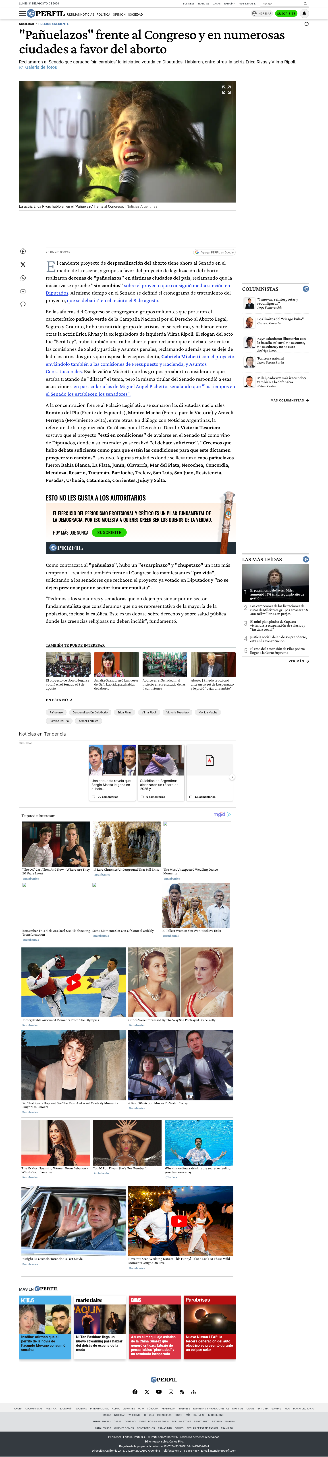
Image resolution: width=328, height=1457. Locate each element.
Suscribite (286, 13)
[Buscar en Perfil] (305, 4)
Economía (66, 1408)
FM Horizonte (216, 1415)
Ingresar (264, 13)
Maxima (230, 1421)
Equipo (179, 1428)
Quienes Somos (124, 1428)
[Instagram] (171, 1392)
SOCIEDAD (26, 24)
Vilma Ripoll (149, 712)
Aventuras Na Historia (154, 1421)
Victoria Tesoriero (177, 712)
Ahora (18, 1408)
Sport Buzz (201, 1421)
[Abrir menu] (22, 13)
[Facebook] (135, 1392)
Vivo (287, 1408)
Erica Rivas (124, 712)
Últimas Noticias (80, 15)
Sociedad (135, 15)
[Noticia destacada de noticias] (45, 1301)
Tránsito (227, 1428)
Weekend (134, 1415)
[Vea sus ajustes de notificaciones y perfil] (304, 13)
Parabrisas (164, 1415)
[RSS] (182, 1392)
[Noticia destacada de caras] (155, 1301)
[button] (127, 146)
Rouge (179, 1415)
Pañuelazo (56, 712)
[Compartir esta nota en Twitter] (23, 265)
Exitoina (262, 1408)
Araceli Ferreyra (88, 721)
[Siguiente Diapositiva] (232, 777)
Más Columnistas (287, 400)
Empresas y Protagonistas (211, 1408)
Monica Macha (208, 712)
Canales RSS (103, 1428)
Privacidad (165, 1428)
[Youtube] (159, 1392)
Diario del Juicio (303, 1408)
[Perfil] (46, 1289)
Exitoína (229, 3)
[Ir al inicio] (46, 13)
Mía (188, 1415)
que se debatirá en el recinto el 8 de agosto (112, 300)
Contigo (130, 1421)
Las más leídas (262, 559)
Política (103, 15)
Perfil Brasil (247, 3)
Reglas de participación (202, 1428)
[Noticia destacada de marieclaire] (100, 1301)
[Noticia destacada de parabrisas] (210, 1301)
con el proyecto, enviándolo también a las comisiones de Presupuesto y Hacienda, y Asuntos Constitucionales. (140, 363)
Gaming (276, 1408)
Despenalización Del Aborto (90, 712)
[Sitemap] (193, 1392)
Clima (116, 1408)
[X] (147, 1392)
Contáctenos (146, 1428)
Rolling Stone (181, 1421)
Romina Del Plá (59, 721)
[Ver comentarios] (305, 25)
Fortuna (148, 1415)
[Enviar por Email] (23, 291)
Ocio (141, 1408)
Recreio (217, 1421)
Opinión (119, 15)
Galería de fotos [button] (41, 67)
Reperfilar (168, 1408)
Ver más (296, 661)
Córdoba (152, 1408)
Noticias (203, 3)
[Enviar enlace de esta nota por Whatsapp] (23, 278)
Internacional (99, 1408)
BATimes (198, 1415)
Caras (217, 3)
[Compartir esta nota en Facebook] (23, 251)
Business (189, 3)
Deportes (129, 1408)
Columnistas (260, 289)
